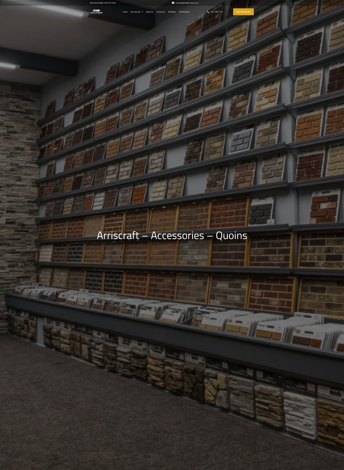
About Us (149, 11)
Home (125, 11)
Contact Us (160, 11)
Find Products (184, 11)
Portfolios (172, 11)
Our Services (136, 11)
